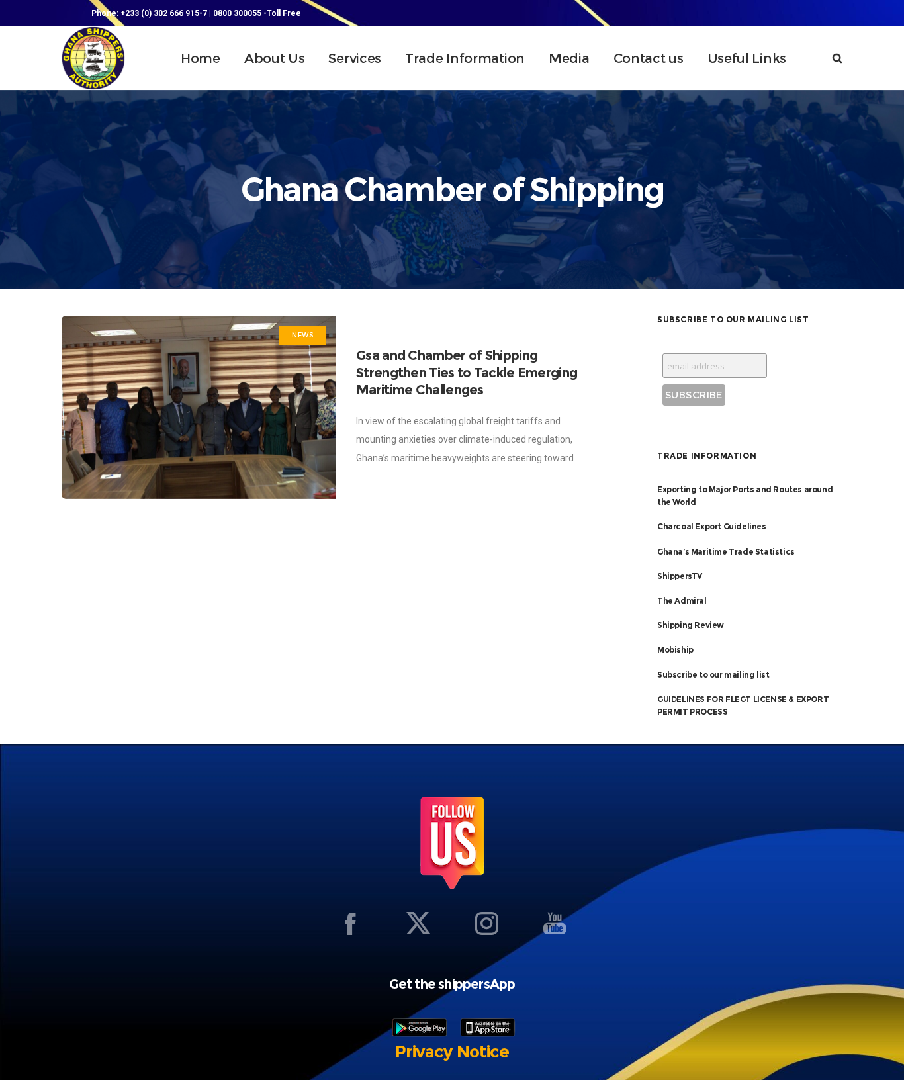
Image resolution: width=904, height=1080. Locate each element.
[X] (418, 923)
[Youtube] (554, 923)
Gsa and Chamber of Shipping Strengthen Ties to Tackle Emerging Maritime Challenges (466, 372)
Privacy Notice (452, 1051)
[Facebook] (350, 923)
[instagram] (486, 923)
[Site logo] (93, 58)
